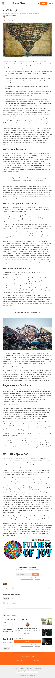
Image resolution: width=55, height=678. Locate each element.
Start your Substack (24, 671)
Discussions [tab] (13, 615)
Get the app (34, 671)
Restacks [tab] (12, 598)
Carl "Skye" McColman (11, 15)
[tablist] (9, 598)
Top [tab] (4, 615)
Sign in (51, 3)
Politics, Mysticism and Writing (28, 62)
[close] (40, 623)
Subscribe (43, 3)
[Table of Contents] (1, 339)
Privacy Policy (37, 646)
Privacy (27, 668)
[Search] (35, 3)
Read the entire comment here (21, 66)
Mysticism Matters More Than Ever (15, 619)
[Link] (1, 149)
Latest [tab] (8, 615)
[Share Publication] (38, 3)
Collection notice (37, 668)
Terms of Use (34, 644)
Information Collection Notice (27, 646)
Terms (31, 668)
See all (5, 648)
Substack (21, 675)
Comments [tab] (6, 598)
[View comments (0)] (9, 20)
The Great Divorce (13, 391)
